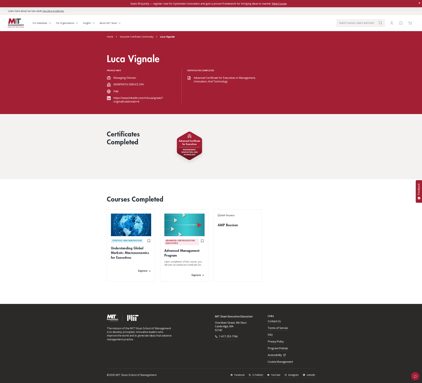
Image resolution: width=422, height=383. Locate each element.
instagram (293, 375)
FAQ (270, 335)
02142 (218, 330)
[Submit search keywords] (380, 23)
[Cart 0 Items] (410, 22)
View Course (279, 3)
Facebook (239, 375)
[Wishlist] (401, 22)
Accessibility (275, 355)
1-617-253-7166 (228, 336)
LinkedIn (311, 375)
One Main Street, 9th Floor (231, 322)
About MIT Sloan (108, 23)
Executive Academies (53, 11)
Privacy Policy (276, 341)
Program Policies (278, 348)
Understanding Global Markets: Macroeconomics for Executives (130, 253)
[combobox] (360, 23)
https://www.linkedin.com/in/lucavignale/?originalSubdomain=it (138, 99)
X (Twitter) (257, 375)
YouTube (275, 375)
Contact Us (274, 321)
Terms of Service (278, 328)
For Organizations (65, 23)
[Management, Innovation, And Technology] (189, 146)
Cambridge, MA (224, 326)
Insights (87, 23)
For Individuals (39, 23)
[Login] (392, 23)
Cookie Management (280, 362)
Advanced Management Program (181, 253)
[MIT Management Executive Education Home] (16, 22)
